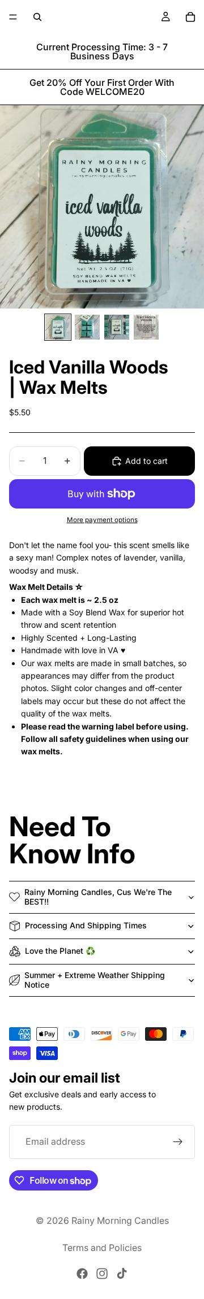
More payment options (102, 520)
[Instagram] (102, 1273)
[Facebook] (82, 1273)
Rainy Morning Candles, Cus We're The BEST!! (98, 896)
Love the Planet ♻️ (60, 950)
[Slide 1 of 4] (57, 327)
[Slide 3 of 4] (116, 327)
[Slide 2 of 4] (87, 327)
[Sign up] (178, 1142)
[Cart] (190, 17)
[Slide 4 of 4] (146, 327)
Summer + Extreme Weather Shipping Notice (94, 979)
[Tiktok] (122, 1273)
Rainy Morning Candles (120, 1220)
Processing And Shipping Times (86, 925)
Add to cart (146, 461)
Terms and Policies (102, 1247)
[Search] (37, 17)
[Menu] (13, 17)
